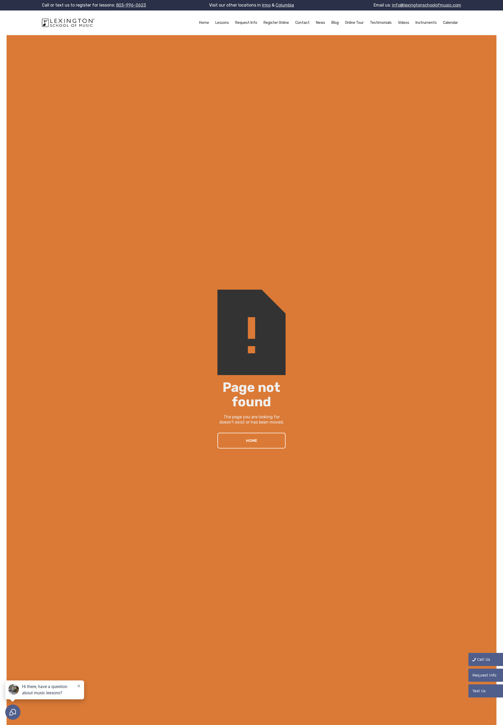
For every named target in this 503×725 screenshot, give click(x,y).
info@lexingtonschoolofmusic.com (426, 5)
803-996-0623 (131, 5)
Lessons (222, 22)
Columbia (285, 5)
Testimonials (381, 22)
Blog (335, 22)
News (320, 22)
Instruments (426, 22)
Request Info (246, 22)
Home (204, 22)
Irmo (266, 5)
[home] (68, 23)
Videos (403, 22)
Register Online (276, 22)
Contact (302, 22)
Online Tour (354, 22)
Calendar (450, 22)
